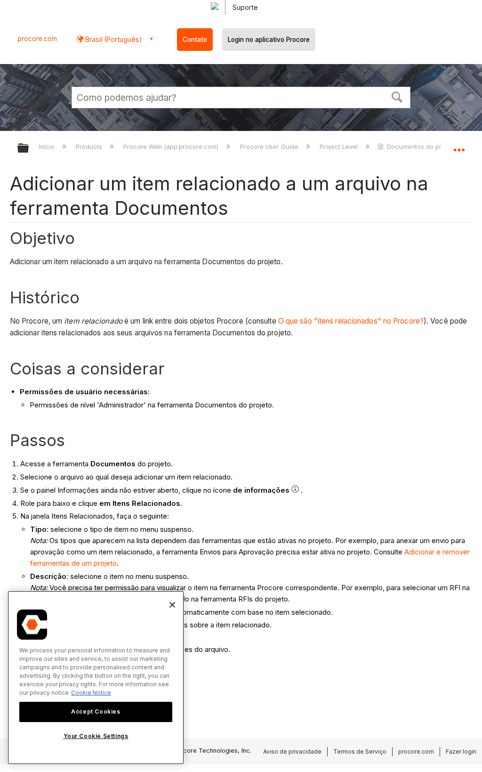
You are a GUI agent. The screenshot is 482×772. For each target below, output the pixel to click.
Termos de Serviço (359, 751)
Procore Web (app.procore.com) (171, 146)
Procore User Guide (270, 146)
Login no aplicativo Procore (269, 39)
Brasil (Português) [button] (112, 39)
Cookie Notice (91, 692)
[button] (397, 96)
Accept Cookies (95, 711)
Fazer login (461, 751)
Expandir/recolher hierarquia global (29, 148)
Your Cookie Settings (96, 735)
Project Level (340, 146)
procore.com (37, 38)
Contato (195, 39)
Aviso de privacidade (292, 751)
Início (47, 146)
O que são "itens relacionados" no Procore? (351, 321)
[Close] (172, 604)
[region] (96, 677)
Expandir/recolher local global (459, 145)
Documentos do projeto (421, 146)
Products (90, 146)
